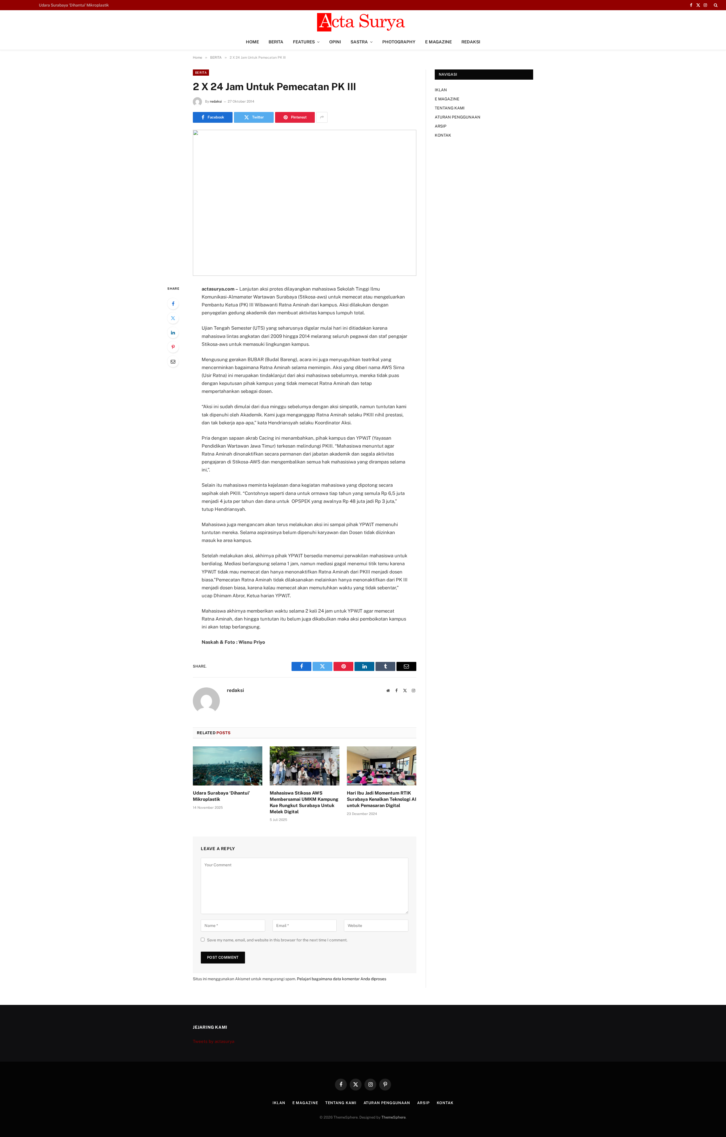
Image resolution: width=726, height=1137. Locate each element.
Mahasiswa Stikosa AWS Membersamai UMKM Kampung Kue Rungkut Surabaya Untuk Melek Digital (304, 802)
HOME (252, 41)
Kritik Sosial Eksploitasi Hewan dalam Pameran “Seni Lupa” (93, 5)
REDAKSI (470, 41)
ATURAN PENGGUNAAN (457, 117)
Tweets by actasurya (213, 1041)
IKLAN (441, 90)
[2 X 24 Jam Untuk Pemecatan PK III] (304, 203)
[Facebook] (173, 303)
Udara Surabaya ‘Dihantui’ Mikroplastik (221, 796)
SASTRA (359, 41)
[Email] (173, 361)
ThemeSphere (393, 1117)
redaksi (216, 101)
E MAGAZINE (438, 41)
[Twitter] (173, 318)
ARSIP (440, 126)
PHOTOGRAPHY (398, 41)
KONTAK (443, 135)
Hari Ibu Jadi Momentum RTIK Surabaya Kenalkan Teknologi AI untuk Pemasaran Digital (381, 799)
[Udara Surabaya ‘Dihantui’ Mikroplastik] (227, 765)
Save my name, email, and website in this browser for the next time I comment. (277, 940)
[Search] (715, 5)
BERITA (276, 41)
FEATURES (304, 41)
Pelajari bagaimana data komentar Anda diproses (341, 979)
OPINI (335, 41)
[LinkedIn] (173, 332)
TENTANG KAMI (450, 108)
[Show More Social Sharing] (322, 117)
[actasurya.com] (363, 22)
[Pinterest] (173, 347)
